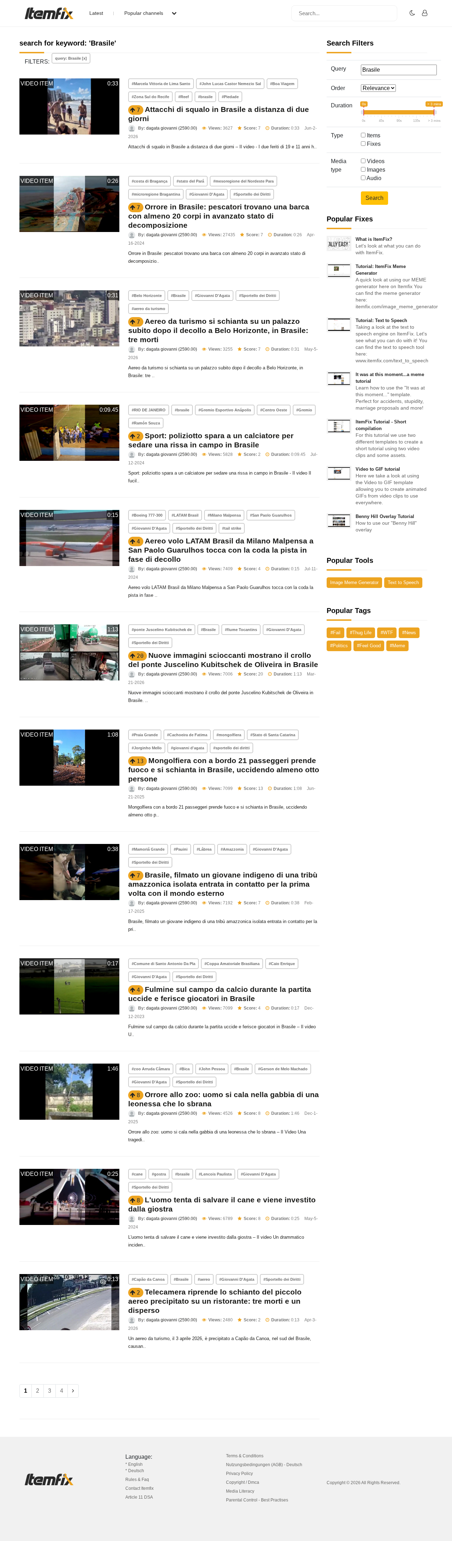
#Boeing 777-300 (147, 515)
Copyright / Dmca (242, 1482)
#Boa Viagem (282, 84)
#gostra (159, 1174)
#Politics (339, 645)
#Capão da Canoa (148, 1279)
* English (134, 1464)
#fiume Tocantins (241, 629)
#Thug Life (360, 632)
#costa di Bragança (149, 181)
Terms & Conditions (244, 1455)
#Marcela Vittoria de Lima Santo (161, 84)
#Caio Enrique (282, 964)
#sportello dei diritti (231, 748)
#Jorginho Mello (147, 748)
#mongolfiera (228, 735)
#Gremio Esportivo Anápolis (224, 410)
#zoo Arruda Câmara (151, 1069)
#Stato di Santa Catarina (272, 735)
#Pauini (181, 849)
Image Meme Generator (354, 582)
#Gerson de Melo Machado (283, 1069)
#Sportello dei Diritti (251, 194)
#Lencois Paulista (215, 1174)
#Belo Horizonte (147, 295)
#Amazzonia (232, 849)
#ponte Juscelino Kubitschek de (162, 629)
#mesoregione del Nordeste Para (243, 181)
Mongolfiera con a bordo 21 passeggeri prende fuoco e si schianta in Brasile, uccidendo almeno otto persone (223, 769)
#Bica (184, 1069)
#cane (137, 1174)
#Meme (397, 645)
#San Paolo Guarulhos (271, 515)
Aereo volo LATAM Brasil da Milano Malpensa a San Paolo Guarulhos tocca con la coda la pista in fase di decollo (221, 550)
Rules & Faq (137, 1479)
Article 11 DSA (139, 1497)
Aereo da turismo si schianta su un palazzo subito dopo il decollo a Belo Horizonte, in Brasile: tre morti (218, 330)
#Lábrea (204, 849)
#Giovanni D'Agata (206, 194)
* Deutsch (134, 1470)
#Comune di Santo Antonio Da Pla (163, 964)
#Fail (335, 632)
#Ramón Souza (146, 423)
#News (409, 632)
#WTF (387, 632)
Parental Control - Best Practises (257, 1500)
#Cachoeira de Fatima (187, 735)
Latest (96, 13)
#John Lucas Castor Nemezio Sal (230, 84)
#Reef (183, 97)
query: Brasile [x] (71, 58)
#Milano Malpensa (224, 515)
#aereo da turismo (148, 309)
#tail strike (231, 528)
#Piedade (230, 97)
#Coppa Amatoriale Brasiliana (232, 964)
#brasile (205, 97)
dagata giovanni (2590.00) (171, 128)
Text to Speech (403, 582)
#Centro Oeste (273, 410)
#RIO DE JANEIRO (149, 410)
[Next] (73, 1391)
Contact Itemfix (139, 1488)
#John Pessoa (212, 1069)
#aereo (204, 1279)
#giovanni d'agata (187, 748)
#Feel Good (369, 645)
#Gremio (304, 410)
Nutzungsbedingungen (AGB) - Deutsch (264, 1464)
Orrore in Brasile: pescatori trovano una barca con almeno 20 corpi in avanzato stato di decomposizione (218, 216)
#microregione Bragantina (156, 194)
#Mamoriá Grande (148, 849)
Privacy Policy (239, 1473)
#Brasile (178, 295)
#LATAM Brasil (185, 515)
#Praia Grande (145, 735)
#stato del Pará (190, 181)
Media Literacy (240, 1491)
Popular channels (144, 13)
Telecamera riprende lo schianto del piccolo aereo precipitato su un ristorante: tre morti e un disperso (215, 1301)
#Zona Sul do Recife (150, 97)
